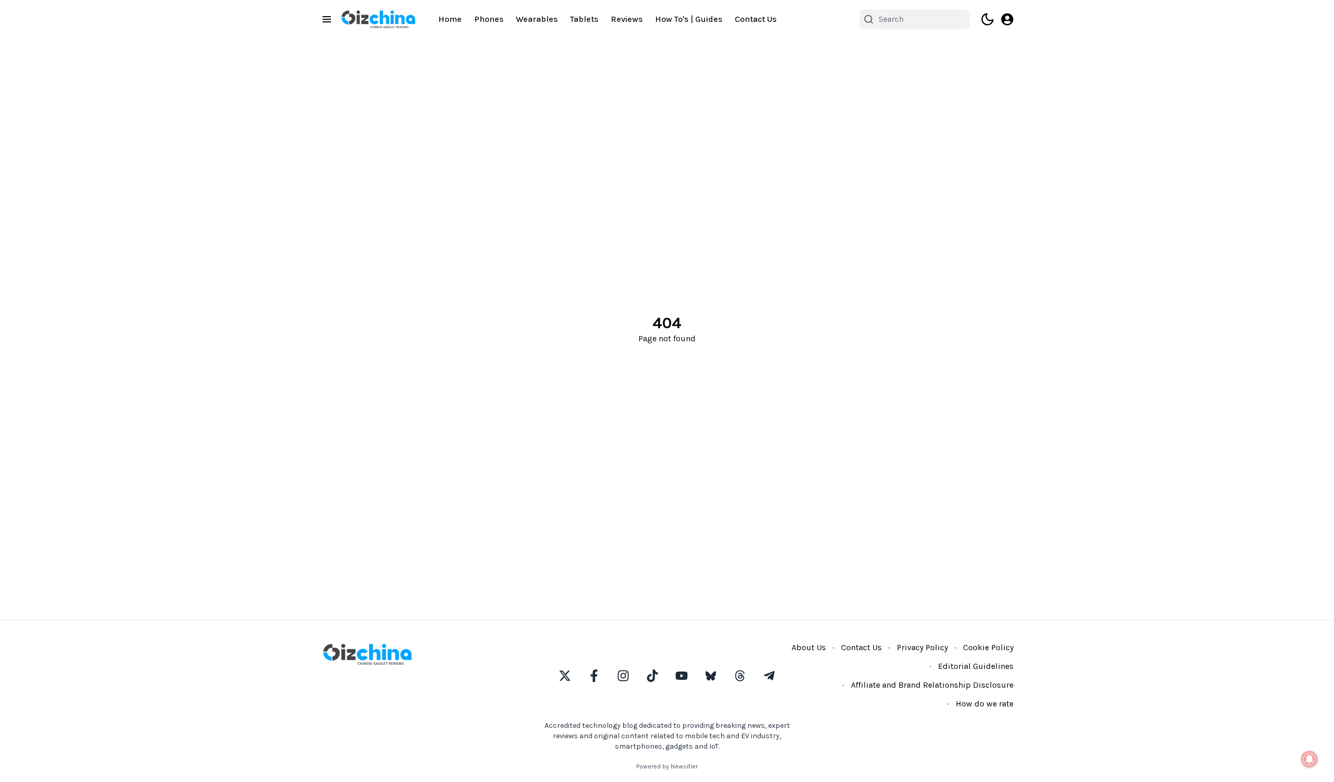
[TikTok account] (652, 675)
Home (450, 19)
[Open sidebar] (326, 19)
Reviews (627, 19)
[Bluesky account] (711, 675)
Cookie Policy (988, 647)
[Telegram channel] (769, 675)
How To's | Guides (688, 19)
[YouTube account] (681, 675)
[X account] (565, 675)
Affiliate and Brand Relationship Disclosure (932, 685)
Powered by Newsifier (667, 766)
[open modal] (1007, 19)
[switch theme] (987, 19)
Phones (488, 19)
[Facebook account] (594, 675)
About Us (809, 647)
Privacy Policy (922, 647)
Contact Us (755, 19)
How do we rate (985, 704)
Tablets (584, 19)
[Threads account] (740, 675)
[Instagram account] (623, 675)
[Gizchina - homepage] (378, 19)
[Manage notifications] (1309, 759)
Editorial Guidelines (976, 666)
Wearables (537, 19)
